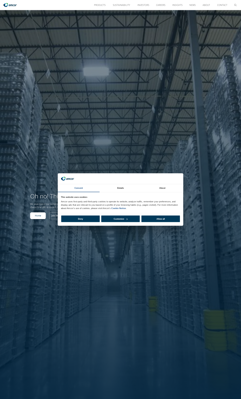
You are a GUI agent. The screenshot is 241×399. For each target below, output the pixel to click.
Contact (222, 5)
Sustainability (121, 5)
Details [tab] (120, 188)
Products (100, 5)
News (192, 5)
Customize (119, 219)
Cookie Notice (118, 208)
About (206, 5)
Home (40, 216)
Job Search (58, 216)
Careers (160, 5)
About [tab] (162, 188)
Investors (143, 5)
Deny (80, 219)
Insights (177, 5)
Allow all (160, 219)
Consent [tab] (78, 188)
